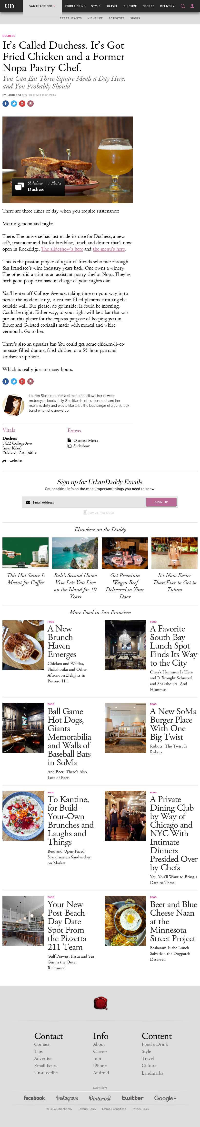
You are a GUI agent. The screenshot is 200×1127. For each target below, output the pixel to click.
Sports (149, 6)
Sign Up (161, 502)
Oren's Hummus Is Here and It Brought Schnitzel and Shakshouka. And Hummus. (171, 681)
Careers (100, 1051)
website (15, 460)
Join (97, 1058)
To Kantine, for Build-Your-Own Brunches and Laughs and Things (71, 821)
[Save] (30, 103)
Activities (117, 18)
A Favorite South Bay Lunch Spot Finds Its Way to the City (173, 646)
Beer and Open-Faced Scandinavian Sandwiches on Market (69, 857)
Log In (192, 6)
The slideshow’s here (62, 249)
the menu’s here (109, 249)
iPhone (100, 1065)
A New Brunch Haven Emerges (62, 642)
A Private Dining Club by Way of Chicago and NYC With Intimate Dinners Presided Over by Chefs (174, 834)
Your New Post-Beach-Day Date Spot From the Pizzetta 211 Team (68, 926)
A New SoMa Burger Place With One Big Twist (173, 724)
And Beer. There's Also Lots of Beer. (67, 775)
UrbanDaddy (9, 6)
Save (22, 103)
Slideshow (81, 446)
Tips (38, 1051)
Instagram (67, 1099)
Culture (130, 6)
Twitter (133, 1099)
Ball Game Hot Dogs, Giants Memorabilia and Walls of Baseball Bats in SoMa (69, 737)
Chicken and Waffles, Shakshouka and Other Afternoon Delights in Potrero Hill (67, 672)
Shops (135, 18)
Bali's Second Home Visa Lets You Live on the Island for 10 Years (75, 586)
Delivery (167, 6)
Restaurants (71, 18)
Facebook (35, 1099)
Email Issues (45, 1065)
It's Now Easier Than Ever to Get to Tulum (174, 582)
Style (95, 6)
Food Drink (75, 6)
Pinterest (100, 1099)
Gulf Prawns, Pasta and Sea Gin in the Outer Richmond (71, 962)
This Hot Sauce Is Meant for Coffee (26, 579)
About (99, 1044)
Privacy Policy (140, 1109)
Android (101, 1072)
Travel (112, 6)
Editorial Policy (87, 1109)
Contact (42, 1044)
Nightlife (95, 18)
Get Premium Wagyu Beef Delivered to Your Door (125, 586)
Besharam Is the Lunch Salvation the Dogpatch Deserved (170, 953)
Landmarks (152, 1073)
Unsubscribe (46, 1072)
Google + (165, 1099)
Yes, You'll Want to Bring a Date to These (173, 880)
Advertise (42, 1058)
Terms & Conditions (114, 1109)
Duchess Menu (85, 441)
